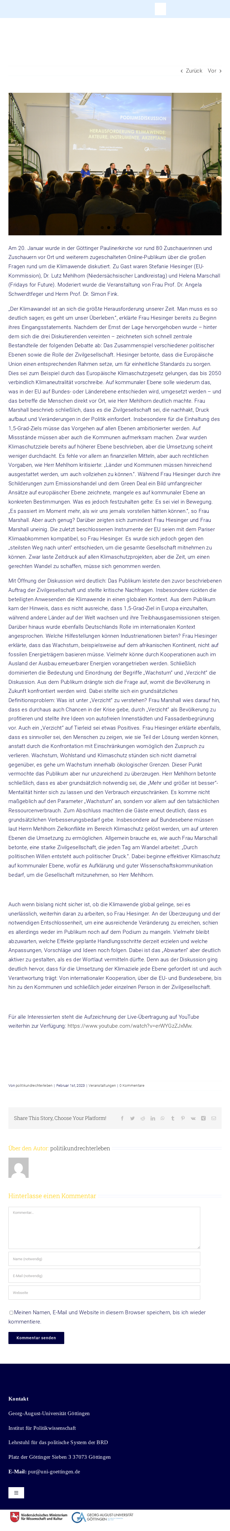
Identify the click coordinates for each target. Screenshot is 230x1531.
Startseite (15, 40)
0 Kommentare (131, 1085)
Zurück (194, 70)
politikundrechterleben (34, 1085)
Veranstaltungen (102, 1085)
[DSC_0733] (115, 164)
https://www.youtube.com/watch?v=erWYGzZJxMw (129, 1026)
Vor (212, 70)
